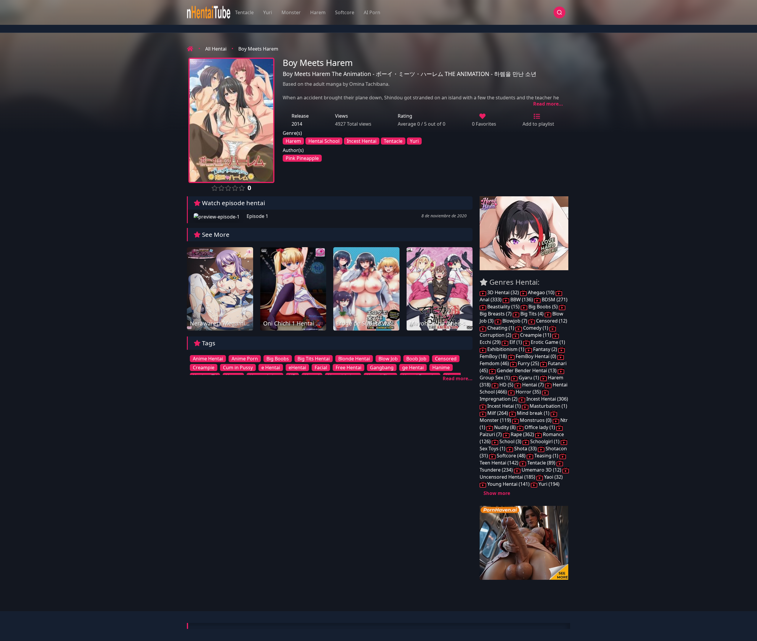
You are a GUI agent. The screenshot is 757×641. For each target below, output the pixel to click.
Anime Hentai (208, 358)
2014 (297, 124)
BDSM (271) (554, 299)
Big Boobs (277, 358)
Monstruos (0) (536, 420)
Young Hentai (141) (508, 484)
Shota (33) (525, 448)
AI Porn (372, 12)
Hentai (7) (533, 384)
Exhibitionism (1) (505, 349)
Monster (291, 12)
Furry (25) (528, 363)
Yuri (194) (548, 484)
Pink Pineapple (302, 158)
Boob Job (416, 358)
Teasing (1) (546, 455)
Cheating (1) (500, 328)
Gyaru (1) (528, 377)
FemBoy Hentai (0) (536, 356)
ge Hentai (413, 367)
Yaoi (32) (553, 477)
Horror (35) (528, 392)
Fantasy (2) (545, 349)
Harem (318, 12)
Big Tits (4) (532, 313)
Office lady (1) (539, 427)
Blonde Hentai (354, 358)
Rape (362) (522, 434)
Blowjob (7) (514, 321)
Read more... (548, 104)
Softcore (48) (511, 455)
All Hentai (216, 49)
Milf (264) (497, 413)
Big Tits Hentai (313, 358)
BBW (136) (521, 299)
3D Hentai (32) (503, 292)
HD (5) (506, 384)
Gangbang (382, 367)
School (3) (510, 441)
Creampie (203, 367)
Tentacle (244, 12)
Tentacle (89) (541, 462)
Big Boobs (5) (543, 306)
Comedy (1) (535, 328)
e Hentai (270, 367)
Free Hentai (348, 367)
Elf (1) (515, 342)
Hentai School (323, 141)
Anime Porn (245, 358)
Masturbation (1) (547, 406)
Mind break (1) (533, 413)
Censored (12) (551, 321)
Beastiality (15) (503, 306)
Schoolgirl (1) (545, 441)
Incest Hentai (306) (546, 399)
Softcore (344, 12)
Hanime (441, 367)
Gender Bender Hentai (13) (527, 370)
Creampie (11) (535, 335)
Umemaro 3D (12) (541, 470)
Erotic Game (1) (547, 342)
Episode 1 (256, 216)
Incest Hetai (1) (504, 406)
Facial (321, 367)
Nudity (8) (505, 427)
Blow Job (388, 358)
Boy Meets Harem (258, 49)
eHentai (297, 367)
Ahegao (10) (541, 292)
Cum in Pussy (238, 367)
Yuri (267, 12)
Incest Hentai (361, 141)
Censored (446, 358)
